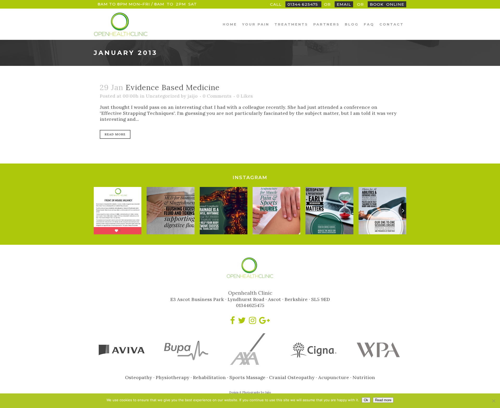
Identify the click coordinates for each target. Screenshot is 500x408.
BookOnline (387, 4)
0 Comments (217, 96)
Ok (366, 400)
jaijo (193, 96)
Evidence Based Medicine (173, 87)
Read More (115, 134)
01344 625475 (303, 4)
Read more (383, 400)
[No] (493, 400)
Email (344, 4)
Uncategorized (163, 96)
